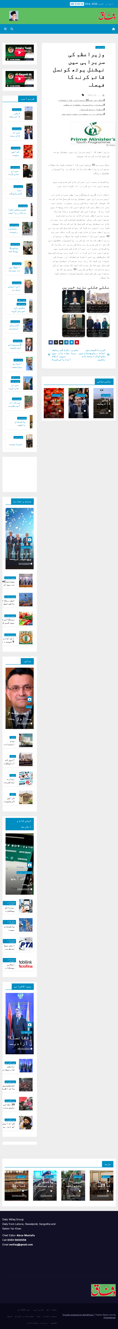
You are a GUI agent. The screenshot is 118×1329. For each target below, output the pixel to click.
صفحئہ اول (51, 1309)
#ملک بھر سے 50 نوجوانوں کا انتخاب (82, 99)
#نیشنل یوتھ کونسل (92, 109)
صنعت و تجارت (26, 547)
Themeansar (109, 1317)
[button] (12, 29)
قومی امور (100, 47)
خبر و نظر (21, 300)
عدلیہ (29, 707)
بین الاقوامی (26, 1032)
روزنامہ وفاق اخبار (37, 1322)
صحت (38, 1316)
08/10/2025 (24, 1049)
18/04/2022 (24, 723)
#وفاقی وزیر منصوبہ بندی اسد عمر (83, 113)
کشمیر (54, 1322)
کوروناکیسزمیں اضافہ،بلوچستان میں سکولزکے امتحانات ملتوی (92, 354)
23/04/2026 (23, 889)
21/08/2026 (103, 1196)
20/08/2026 (18, 1196)
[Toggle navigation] (5, 28)
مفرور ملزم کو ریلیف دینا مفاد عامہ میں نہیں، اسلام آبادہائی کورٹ (65, 354)
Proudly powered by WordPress (78, 1315)
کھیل (9, 1316)
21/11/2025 (24, 563)
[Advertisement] (17, 473)
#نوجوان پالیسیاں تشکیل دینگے (84, 104)
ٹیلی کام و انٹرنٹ (24, 873)
